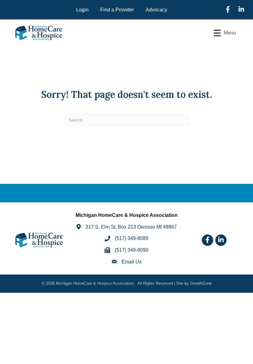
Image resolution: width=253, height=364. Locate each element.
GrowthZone (201, 283)
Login (82, 9)
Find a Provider (117, 9)
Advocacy (156, 9)
